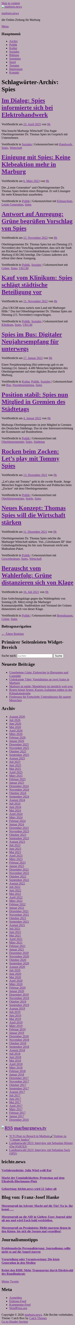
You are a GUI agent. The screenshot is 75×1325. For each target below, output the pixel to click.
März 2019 (15, 1026)
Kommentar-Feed (20, 1304)
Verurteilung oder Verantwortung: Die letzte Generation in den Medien (31, 1261)
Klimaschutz (64, 201)
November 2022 (19, 873)
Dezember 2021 (19, 911)
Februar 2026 (17, 737)
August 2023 (17, 841)
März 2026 (15, 734)
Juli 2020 (14, 970)
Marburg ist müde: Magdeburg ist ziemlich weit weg (41, 686)
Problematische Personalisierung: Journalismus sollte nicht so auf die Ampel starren (36, 1250)
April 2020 (15, 980)
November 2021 (19, 914)
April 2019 (15, 1022)
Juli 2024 (14, 803)
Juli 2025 (14, 761)
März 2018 (15, 1067)
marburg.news (10, 13)
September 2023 (19, 838)
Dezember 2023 (19, 827)
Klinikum (7, 324)
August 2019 (17, 1008)
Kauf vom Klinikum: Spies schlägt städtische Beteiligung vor (37, 284)
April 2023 (15, 855)
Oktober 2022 (17, 876)
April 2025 (15, 772)
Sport (12, 62)
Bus (8, 385)
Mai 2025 (15, 768)
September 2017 (19, 1088)
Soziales (14, 51)
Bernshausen (64, 615)
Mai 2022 (15, 893)
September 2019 (19, 1005)
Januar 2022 (16, 907)
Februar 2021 (17, 946)
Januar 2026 (16, 741)
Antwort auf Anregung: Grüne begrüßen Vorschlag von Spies (37, 221)
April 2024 (15, 814)
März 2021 (15, 942)
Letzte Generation (12, 204)
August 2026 (17, 716)
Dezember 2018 (19, 1036)
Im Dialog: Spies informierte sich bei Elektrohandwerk (27, 107)
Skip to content (11, 3)
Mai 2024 (15, 810)
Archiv (13, 41)
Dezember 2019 (19, 994)
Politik (13, 44)
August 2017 (17, 1092)
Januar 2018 (16, 1074)
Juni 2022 (15, 890)
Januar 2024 (16, 824)
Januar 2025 (16, 782)
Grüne (5, 268)
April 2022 (15, 897)
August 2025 (17, 758)
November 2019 (19, 998)
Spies (5, 147)
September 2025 (19, 755)
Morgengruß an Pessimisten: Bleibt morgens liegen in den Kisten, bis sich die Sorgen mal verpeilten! (36, 1229)
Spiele (29, 498)
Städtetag (39, 441)
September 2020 (19, 963)
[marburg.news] (12, 6)
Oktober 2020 (17, 960)
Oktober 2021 (17, 918)
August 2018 (17, 1050)
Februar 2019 (17, 1029)
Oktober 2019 (17, 1001)
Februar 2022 (17, 904)
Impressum (15, 69)
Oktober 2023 (17, 834)
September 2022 (19, 880)
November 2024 (19, 789)
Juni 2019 (15, 1015)
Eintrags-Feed (17, 1301)
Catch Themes (38, 1318)
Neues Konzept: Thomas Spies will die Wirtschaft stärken (34, 515)
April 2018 (15, 1064)
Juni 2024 (15, 807)
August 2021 (17, 925)
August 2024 (17, 800)
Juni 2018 (15, 1057)
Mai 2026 (15, 727)
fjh (48, 124)
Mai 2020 (15, 977)
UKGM (23, 268)
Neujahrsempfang (23, 385)
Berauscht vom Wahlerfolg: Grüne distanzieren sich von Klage (37, 575)
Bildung (14, 55)
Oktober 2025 (17, 751)
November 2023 (19, 831)
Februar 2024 (17, 821)
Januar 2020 (16, 991)
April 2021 (15, 939)
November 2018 (19, 1039)
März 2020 (15, 984)
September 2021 (19, 921)
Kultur (13, 48)
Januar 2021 (16, 949)
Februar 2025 (17, 779)
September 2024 (19, 796)
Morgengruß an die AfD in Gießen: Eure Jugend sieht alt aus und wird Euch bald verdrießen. (37, 1218)
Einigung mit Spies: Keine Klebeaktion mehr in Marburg (36, 164)
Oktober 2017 (17, 1085)
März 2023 (15, 859)
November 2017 (19, 1081)
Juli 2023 (14, 845)
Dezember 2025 (19, 744)
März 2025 (15, 775)
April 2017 (15, 1105)
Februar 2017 (17, 1112)
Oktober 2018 (17, 1043)
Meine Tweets (10, 1281)
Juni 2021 (15, 932)
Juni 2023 (15, 848)
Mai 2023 (15, 852)
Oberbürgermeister (13, 441)
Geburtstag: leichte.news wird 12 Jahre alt (29, 1188)
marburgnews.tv (30, 1127)
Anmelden (15, 1297)
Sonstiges (15, 58)
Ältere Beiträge (13, 633)
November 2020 (19, 956)
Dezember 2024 (19, 786)
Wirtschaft (16, 147)
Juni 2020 (15, 973)
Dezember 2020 (19, 953)
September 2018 (19, 1046)
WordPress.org (18, 1308)
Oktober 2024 (17, 793)
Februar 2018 (17, 1071)
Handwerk (65, 144)
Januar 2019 (16, 1032)
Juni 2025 (15, 765)
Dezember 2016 (19, 1119)
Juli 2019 (14, 1012)
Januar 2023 (16, 866)
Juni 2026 (15, 723)
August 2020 (17, 966)
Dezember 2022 (19, 869)
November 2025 (19, 748)
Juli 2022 (14, 887)
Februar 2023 (17, 862)
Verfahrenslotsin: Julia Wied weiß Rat (26, 1170)
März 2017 (15, 1109)
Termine (14, 65)
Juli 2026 (14, 720)
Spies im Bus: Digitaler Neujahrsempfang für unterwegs (32, 341)
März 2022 (15, 900)
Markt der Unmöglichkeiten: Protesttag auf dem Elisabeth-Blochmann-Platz (33, 1179)
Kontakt (14, 72)
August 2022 (17, 883)
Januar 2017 (16, 1116)
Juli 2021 (14, 928)
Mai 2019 (15, 1019)
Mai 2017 (15, 1102)
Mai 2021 (15, 935)
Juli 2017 (14, 1095)
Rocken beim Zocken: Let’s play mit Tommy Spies (30, 458)
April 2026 (15, 730)
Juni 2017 (15, 1098)
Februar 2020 (17, 987)
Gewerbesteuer (11, 558)
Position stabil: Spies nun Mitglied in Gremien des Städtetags (35, 401)
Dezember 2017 (19, 1078)
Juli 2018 (14, 1053)
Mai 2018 (15, 1060)
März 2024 (15, 817)
